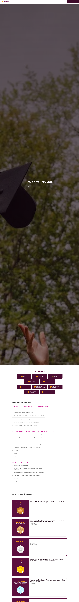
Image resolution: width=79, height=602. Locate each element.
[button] (52, 2)
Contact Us (64, 1)
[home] (5, 2)
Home (48, 1)
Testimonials (58, 1)
